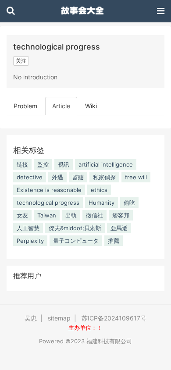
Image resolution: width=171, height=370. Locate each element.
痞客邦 (120, 215)
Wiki (91, 106)
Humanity (101, 202)
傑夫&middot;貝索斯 (75, 227)
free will (136, 177)
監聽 (78, 177)
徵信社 (94, 215)
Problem (25, 106)
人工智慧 (28, 227)
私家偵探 (104, 177)
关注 (21, 60)
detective (30, 177)
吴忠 (31, 318)
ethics (99, 189)
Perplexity (30, 240)
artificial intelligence (105, 164)
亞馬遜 (119, 227)
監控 (43, 164)
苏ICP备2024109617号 (114, 318)
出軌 (71, 215)
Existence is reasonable (49, 189)
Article (61, 106)
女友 (22, 215)
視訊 (63, 164)
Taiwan (46, 215)
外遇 (57, 177)
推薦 (113, 240)
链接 (22, 164)
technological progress (48, 202)
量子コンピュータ (76, 240)
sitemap (59, 318)
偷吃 (129, 202)
